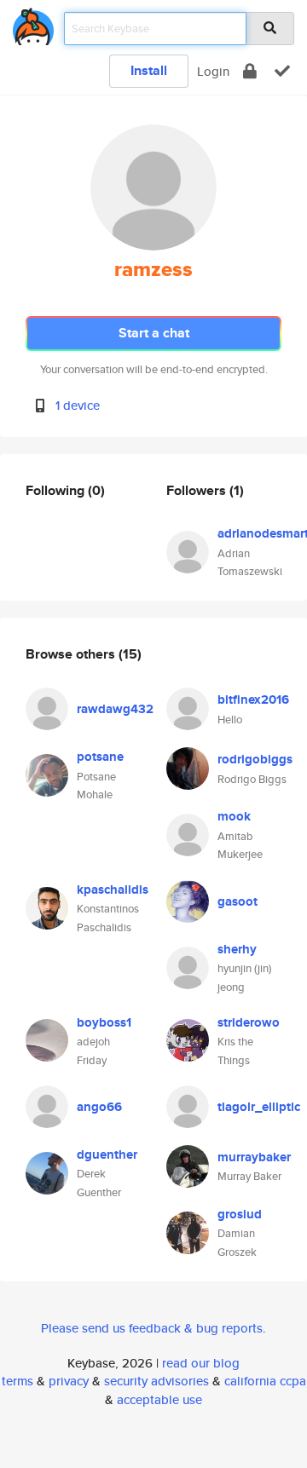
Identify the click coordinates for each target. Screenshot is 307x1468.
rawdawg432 (115, 708)
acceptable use (159, 1399)
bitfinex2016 (253, 699)
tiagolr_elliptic (258, 1106)
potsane (100, 756)
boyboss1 (104, 1022)
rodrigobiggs (255, 759)
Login (213, 71)
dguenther (107, 1154)
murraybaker (254, 1157)
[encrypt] (250, 71)
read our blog (201, 1363)
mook (234, 816)
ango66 (99, 1106)
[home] (33, 23)
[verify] (282, 71)
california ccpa (265, 1381)
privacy (69, 1381)
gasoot (237, 901)
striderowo (248, 1022)
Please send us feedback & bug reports (152, 1328)
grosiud (239, 1214)
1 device (77, 405)
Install (148, 70)
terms (17, 1381)
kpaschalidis (112, 889)
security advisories (156, 1381)
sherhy (237, 949)
